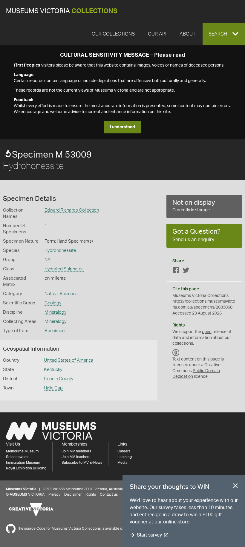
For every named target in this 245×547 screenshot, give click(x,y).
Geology (53, 303)
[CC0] (176, 353)
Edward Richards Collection (72, 210)
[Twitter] (185, 271)
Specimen (55, 331)
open (207, 332)
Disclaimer (73, 494)
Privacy (54, 494)
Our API (157, 34)
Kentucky (53, 369)
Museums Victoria (61, 11)
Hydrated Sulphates (64, 269)
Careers (123, 451)
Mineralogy (55, 312)
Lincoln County (58, 379)
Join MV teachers (76, 457)
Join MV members (76, 451)
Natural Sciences (61, 294)
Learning (124, 457)
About (187, 34)
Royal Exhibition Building (26, 468)
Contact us (109, 494)
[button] (224, 34)
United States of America (68, 360)
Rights (90, 494)
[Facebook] (176, 271)
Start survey (149, 535)
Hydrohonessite (60, 250)
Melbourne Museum (22, 451)
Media (122, 462)
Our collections (113, 34)
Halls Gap (53, 388)
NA (47, 260)
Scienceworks (17, 457)
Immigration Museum (23, 462)
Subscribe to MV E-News (82, 462)
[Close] (235, 487)
